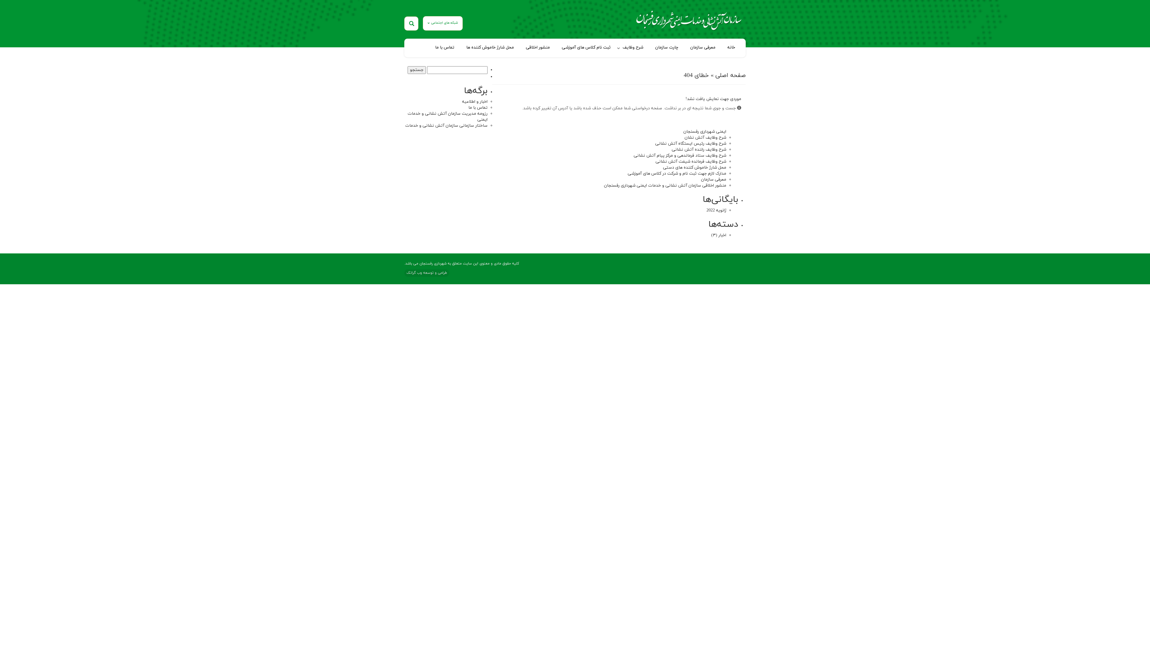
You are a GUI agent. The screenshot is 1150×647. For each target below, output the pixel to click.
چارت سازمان (666, 47)
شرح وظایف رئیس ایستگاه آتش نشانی (690, 143)
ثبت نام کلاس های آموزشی (586, 47)
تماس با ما (444, 47)
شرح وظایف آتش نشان (705, 137)
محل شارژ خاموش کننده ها (490, 47)
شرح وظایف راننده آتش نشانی (699, 149)
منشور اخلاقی (538, 47)
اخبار (722, 235)
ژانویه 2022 (716, 210)
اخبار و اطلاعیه (475, 102)
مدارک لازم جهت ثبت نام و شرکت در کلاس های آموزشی (677, 173)
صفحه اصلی (730, 75)
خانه (731, 47)
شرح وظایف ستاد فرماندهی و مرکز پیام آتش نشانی (680, 155)
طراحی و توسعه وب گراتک (426, 272)
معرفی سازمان (702, 47)
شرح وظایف (633, 47)
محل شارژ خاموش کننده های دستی (694, 167)
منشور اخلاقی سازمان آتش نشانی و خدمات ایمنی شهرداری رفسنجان (665, 185)
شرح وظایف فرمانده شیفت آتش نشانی (691, 161)
